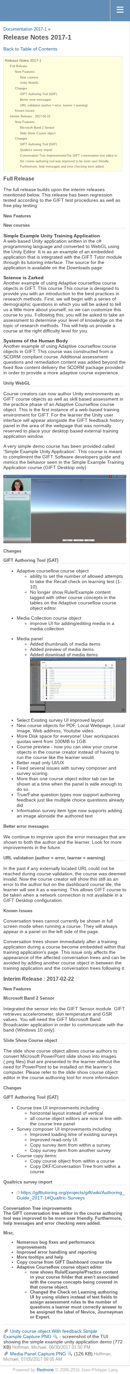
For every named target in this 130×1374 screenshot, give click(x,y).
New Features (25, 71)
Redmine (45, 1370)
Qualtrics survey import (36, 150)
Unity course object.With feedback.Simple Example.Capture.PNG (50, 1333)
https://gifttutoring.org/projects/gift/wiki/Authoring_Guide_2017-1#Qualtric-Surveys (71, 1195)
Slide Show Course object (38, 133)
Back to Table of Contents (30, 49)
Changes (21, 88)
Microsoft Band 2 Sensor (37, 127)
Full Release (18, 66)
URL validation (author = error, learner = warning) (54, 105)
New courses (29, 77)
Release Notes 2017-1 (23, 60)
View (55, 1336)
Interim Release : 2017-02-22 (30, 116)
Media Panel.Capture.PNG (38, 1353)
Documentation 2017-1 (25, 29)
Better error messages (35, 99)
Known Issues (25, 110)
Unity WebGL (29, 82)
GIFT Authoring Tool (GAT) (38, 94)
